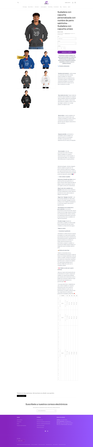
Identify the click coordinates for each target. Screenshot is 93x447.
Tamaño (59, 41)
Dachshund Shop (21, 444)
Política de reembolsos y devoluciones (43, 421)
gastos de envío (67, 33)
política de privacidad (40, 425)
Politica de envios (40, 419)
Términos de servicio (40, 427)
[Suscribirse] (55, 410)
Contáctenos (19, 421)
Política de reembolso (34, 444)
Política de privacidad (42, 444)
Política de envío (55, 444)
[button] (18, 2)
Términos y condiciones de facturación (43, 423)
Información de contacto (62, 444)
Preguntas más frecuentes (21, 425)
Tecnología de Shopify (27, 444)
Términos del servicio (49, 444)
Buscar (18, 423)
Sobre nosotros (19, 419)
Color (58, 36)
